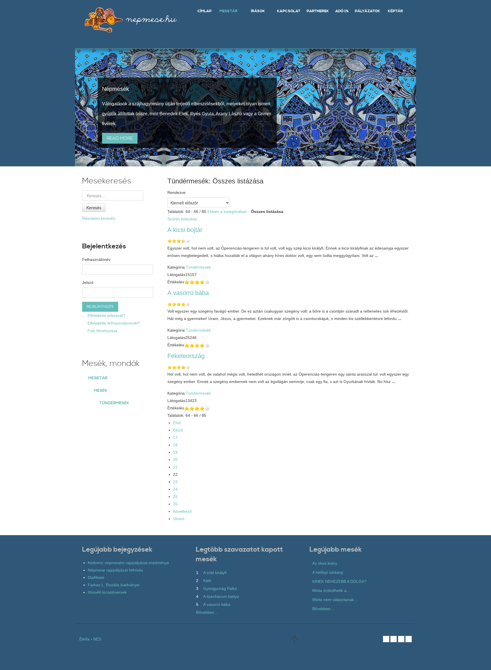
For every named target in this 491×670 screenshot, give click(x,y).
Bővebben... (207, 612)
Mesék (100, 390)
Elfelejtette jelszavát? (105, 315)
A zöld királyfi (214, 572)
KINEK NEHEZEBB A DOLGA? (339, 581)
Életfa (84, 639)
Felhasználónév (96, 259)
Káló (207, 580)
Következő (182, 511)
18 (175, 445)
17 (175, 437)
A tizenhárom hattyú (221, 596)
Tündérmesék (198, 267)
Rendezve (176, 192)
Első (177, 422)
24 (175, 489)
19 (175, 452)
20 (175, 459)
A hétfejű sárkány (327, 572)
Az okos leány (324, 563)
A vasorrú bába (216, 604)
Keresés (93, 207)
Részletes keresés (98, 218)
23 (175, 482)
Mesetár (97, 378)
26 (175, 504)
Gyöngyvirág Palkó (220, 588)
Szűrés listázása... (183, 219)
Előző (178, 430)
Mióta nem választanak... (334, 599)
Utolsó (178, 518)
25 (175, 496)
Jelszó (87, 282)
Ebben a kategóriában (227, 211)
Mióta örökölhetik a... (331, 590)
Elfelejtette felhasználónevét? (113, 323)
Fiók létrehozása (101, 330)
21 (175, 467)
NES (97, 639)
